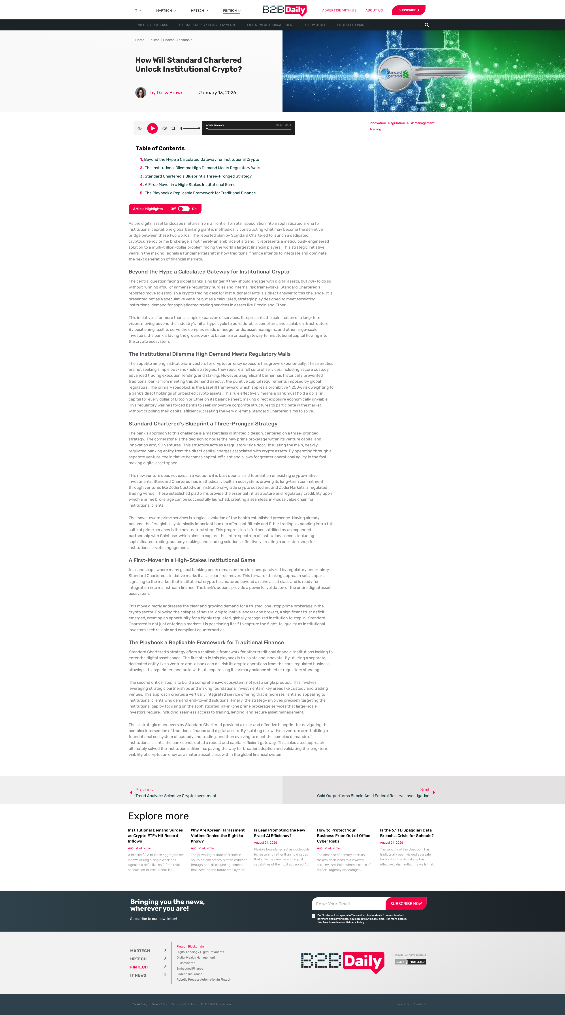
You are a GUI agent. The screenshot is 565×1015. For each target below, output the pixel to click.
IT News (138, 975)
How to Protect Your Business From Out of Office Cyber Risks (343, 836)
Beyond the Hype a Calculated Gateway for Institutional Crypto (201, 159)
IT (135, 11)
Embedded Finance (353, 25)
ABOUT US (374, 10)
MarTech (164, 11)
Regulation (396, 123)
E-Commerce (315, 25)
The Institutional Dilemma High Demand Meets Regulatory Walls (202, 167)
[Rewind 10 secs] (140, 128)
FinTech (230, 11)
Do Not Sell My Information (216, 1004)
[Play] (152, 128)
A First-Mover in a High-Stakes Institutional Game (190, 184)
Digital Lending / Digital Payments (207, 25)
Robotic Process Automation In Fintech (204, 979)
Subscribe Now (406, 903)
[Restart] (173, 128)
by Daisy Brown (167, 92)
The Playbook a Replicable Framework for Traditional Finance (200, 193)
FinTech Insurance (189, 974)
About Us (403, 1004)
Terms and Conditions (184, 1004)
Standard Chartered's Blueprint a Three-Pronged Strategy (198, 176)
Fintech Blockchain (151, 25)
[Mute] (181, 128)
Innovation (377, 123)
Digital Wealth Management (270, 25)
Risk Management (421, 123)
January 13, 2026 (217, 92)
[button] (427, 25)
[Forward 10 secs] (165, 128)
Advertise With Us (339, 10)
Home (139, 40)
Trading (375, 129)
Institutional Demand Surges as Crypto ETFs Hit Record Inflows (155, 836)
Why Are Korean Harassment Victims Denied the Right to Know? (218, 836)
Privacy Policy (159, 1004)
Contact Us (419, 1004)
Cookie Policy (139, 1004)
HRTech (197, 11)
